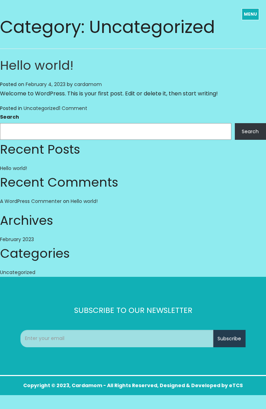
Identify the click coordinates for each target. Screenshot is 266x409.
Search (9, 116)
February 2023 (17, 239)
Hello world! (36, 65)
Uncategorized (41, 108)
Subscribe (229, 338)
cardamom (88, 84)
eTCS (236, 385)
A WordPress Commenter (31, 201)
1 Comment (73, 108)
